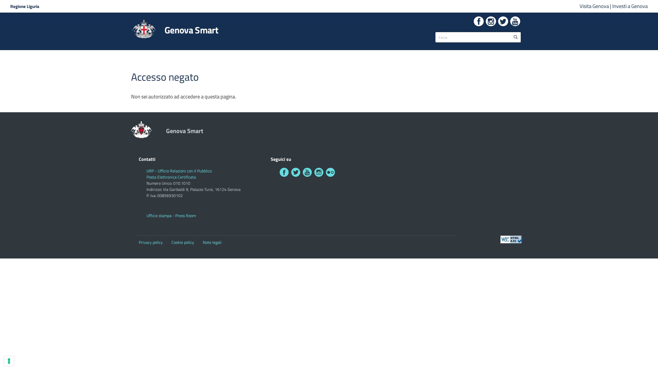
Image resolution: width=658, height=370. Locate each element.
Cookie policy (182, 242)
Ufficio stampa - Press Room (171, 215)
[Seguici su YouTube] (515, 21)
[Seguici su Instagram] (491, 21)
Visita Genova (595, 6)
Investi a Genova (630, 6)
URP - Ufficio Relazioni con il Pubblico (179, 171)
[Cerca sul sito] (515, 37)
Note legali (212, 242)
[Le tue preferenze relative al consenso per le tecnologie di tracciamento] (9, 361)
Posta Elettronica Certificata (171, 177)
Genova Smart (191, 30)
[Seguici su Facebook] (479, 21)
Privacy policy (151, 242)
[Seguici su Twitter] (503, 21)
